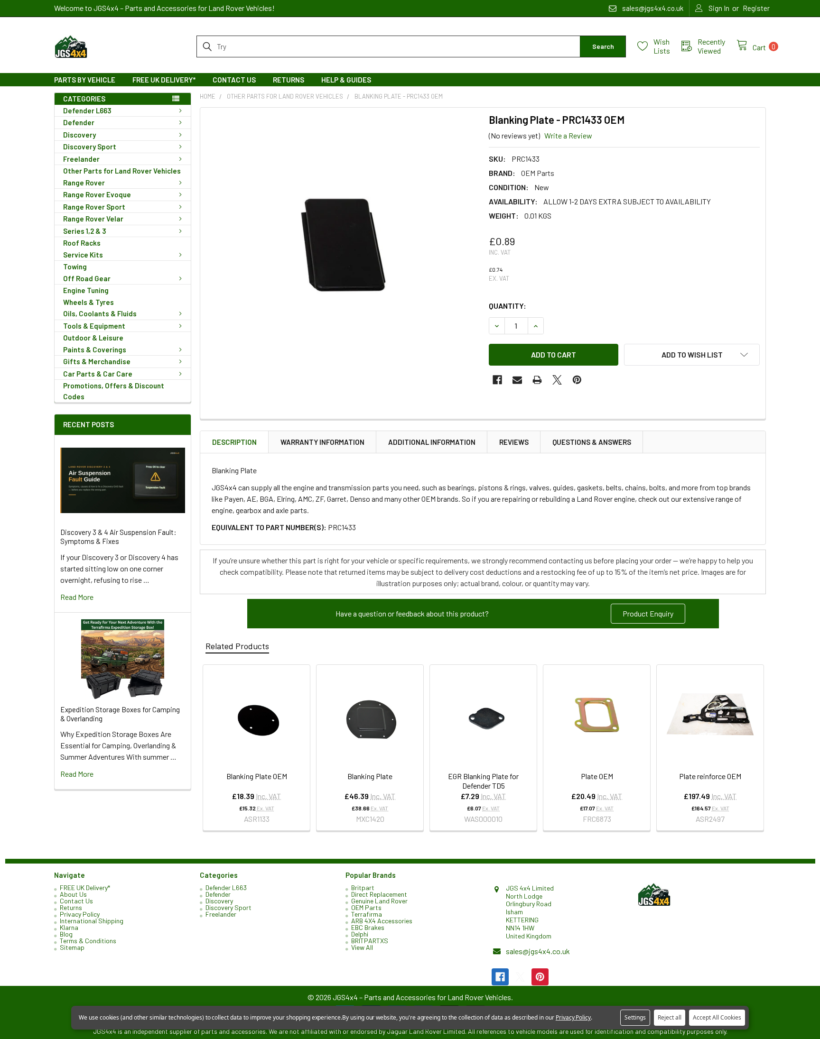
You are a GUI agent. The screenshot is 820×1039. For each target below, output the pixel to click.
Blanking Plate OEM (256, 776)
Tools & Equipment (94, 326)
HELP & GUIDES (346, 79)
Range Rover (84, 182)
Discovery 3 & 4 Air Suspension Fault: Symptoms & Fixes (118, 536)
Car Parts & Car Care (97, 373)
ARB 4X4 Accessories (381, 921)
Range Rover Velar (93, 218)
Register (756, 8)
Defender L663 (87, 110)
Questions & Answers (591, 442)
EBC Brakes (367, 927)
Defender (78, 122)
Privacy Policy (80, 914)
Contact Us (234, 79)
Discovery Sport (89, 146)
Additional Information (431, 442)
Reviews (514, 442)
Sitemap (72, 947)
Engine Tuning (86, 290)
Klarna (69, 927)
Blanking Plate (369, 776)
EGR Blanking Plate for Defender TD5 (483, 781)
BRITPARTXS (369, 941)
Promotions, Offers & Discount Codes (113, 391)
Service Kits (83, 254)
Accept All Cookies (717, 1017)
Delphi (359, 934)
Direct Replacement (379, 894)
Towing (75, 266)
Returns (288, 79)
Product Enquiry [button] (648, 613)
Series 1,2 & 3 (84, 231)
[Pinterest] (577, 379)
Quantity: (507, 305)
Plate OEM (597, 776)
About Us (73, 894)
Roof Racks (82, 243)
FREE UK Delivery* (164, 79)
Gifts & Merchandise (96, 361)
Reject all (669, 1017)
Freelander (81, 159)
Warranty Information (322, 442)
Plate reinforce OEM (710, 776)
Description (234, 442)
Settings (635, 1017)
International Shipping (91, 921)
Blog (66, 934)
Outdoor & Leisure (93, 337)
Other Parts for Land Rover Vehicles (122, 170)
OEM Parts (366, 907)
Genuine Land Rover (379, 901)
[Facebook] (497, 379)
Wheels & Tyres (88, 302)
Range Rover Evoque (97, 194)
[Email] (517, 379)
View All (362, 947)
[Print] (537, 379)
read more (76, 596)
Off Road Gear (87, 278)
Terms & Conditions (88, 941)
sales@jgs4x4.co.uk (538, 951)
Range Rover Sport (94, 206)
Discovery (79, 134)
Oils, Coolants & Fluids (100, 313)
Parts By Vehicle (84, 79)
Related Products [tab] (237, 646)
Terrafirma (366, 914)
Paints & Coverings (94, 349)
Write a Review (568, 135)
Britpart (362, 887)
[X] (557, 379)
